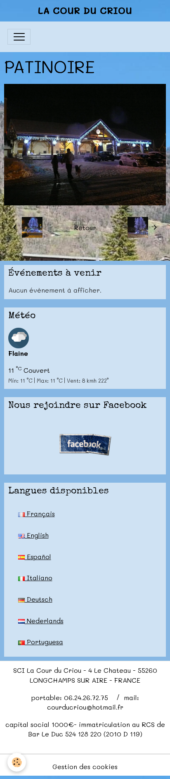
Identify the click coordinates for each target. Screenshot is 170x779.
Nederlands (44, 620)
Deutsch (38, 599)
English (37, 535)
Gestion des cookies (85, 766)
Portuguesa (44, 641)
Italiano (38, 577)
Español (38, 556)
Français (40, 513)
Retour (85, 227)
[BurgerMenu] (19, 37)
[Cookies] (16, 762)
